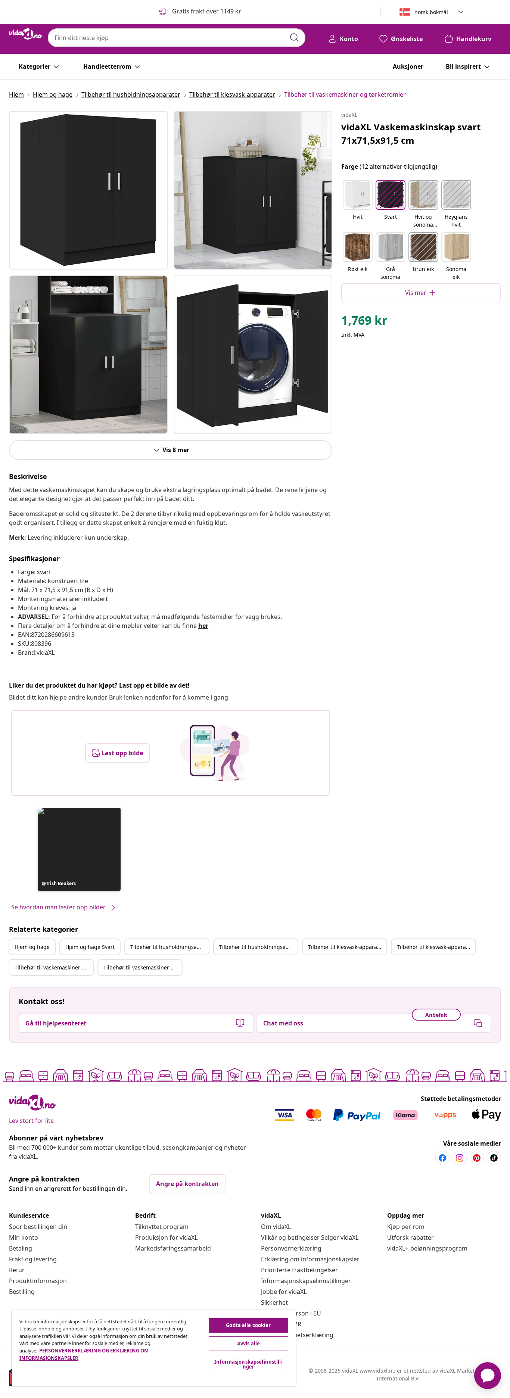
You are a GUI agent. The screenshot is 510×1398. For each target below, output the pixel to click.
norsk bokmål (431, 12)
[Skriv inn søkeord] (294, 37)
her (203, 626)
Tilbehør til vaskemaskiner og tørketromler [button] (54, 967)
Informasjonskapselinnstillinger (306, 1281)
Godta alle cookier (248, 1325)
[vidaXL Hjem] (25, 34)
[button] (199, 12)
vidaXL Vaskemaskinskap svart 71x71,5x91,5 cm (411, 133)
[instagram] (459, 1158)
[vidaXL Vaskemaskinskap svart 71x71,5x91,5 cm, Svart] (88, 190)
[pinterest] (477, 1158)
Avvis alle (248, 1343)
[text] (364, 322)
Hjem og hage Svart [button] (90, 946)
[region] (154, 1348)
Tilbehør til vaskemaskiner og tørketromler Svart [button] (142, 967)
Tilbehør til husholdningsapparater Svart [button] (258, 946)
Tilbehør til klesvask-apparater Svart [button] (436, 946)
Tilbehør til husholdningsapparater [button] (169, 946)
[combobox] (176, 37)
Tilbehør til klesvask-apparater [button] (346, 946)
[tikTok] (494, 1158)
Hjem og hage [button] (32, 946)
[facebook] (442, 1158)
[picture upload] (215, 753)
